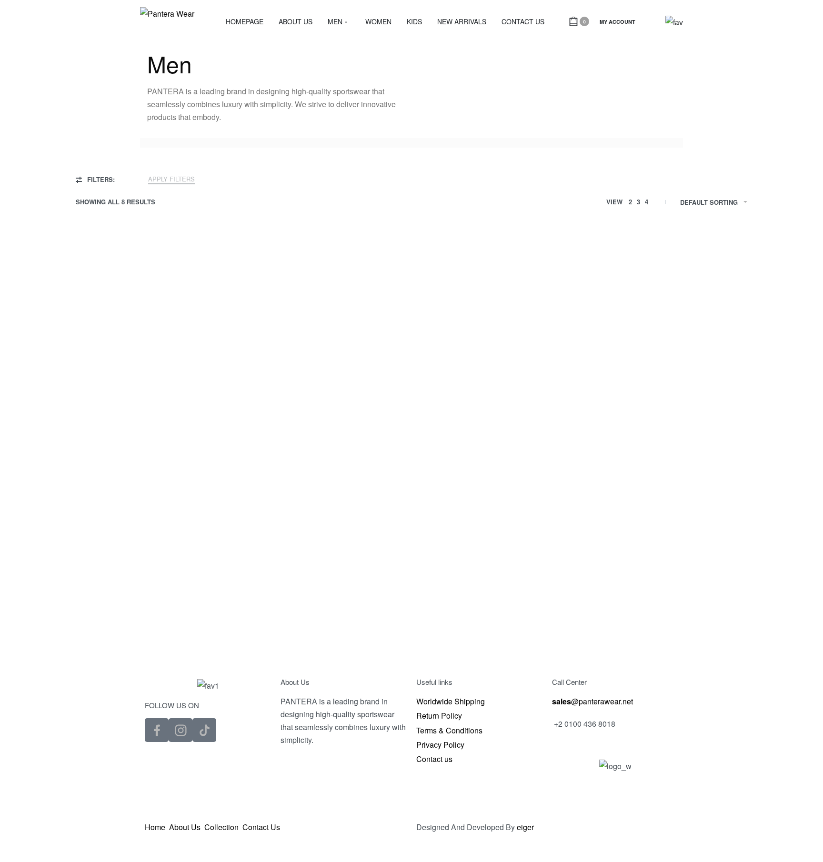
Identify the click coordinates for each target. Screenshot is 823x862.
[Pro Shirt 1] (154, 532)
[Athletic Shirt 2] (325, 327)
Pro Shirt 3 (497, 613)
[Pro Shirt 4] (668, 532)
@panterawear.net (592, 701)
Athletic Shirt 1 (154, 407)
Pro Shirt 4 (668, 613)
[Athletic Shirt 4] (668, 327)
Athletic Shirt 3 (497, 407)
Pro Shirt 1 (154, 613)
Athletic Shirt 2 (325, 407)
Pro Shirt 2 (325, 613)
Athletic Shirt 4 (668, 407)
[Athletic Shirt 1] (154, 327)
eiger (525, 827)
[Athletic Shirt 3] (497, 327)
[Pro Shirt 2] (325, 532)
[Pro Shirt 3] (497, 532)
